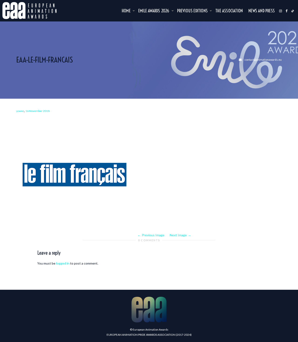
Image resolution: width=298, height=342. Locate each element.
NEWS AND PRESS (261, 11)
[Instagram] (280, 10)
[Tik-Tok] (292, 10)
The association (229, 11)
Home (127, 11)
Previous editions (193, 11)
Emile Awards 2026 (154, 11)
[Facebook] (286, 10)
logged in (62, 263)
